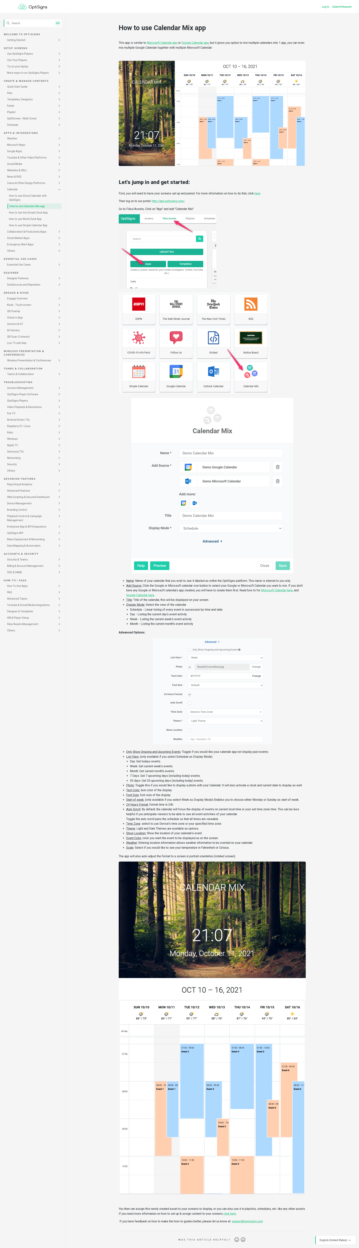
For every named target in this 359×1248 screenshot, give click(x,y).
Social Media (14, 163)
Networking (14, 457)
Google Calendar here (140, 595)
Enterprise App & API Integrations (26, 526)
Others (11, 250)
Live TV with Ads (17, 343)
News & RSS (14, 176)
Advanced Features (18, 490)
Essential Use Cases (19, 264)
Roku (10, 432)
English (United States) (334, 1239)
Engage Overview (17, 298)
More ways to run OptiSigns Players (28, 72)
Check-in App (15, 317)
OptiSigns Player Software (22, 394)
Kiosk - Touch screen (19, 304)
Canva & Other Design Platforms (26, 183)
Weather (12, 138)
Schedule (12, 124)
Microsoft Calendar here (277, 590)
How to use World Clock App (25, 218)
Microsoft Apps (16, 144)
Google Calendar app (195, 43)
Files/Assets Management (22, 624)
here (257, 193)
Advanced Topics (17, 598)
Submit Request (342, 6)
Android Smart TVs (18, 419)
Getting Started (16, 40)
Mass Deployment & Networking (26, 539)
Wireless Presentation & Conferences (29, 360)
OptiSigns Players (17, 400)
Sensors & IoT (15, 323)
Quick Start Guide (17, 86)
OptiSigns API (15, 532)
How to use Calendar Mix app (27, 206)
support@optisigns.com (247, 1221)
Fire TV (11, 413)
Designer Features (18, 278)
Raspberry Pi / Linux (18, 426)
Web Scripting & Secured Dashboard (28, 497)
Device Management (19, 503)
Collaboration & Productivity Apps (26, 231)
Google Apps (14, 151)
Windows (12, 438)
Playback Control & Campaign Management (24, 518)
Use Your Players (17, 60)
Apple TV (12, 445)
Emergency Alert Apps (20, 244)
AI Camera (13, 330)
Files (9, 93)
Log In (325, 6)
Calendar (12, 189)
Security (12, 464)
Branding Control (17, 509)
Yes (236, 1239)
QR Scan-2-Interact (18, 336)
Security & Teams (17, 559)
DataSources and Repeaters (23, 284)
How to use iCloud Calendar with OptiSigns (28, 197)
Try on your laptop (17, 66)
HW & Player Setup (18, 617)
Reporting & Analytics (19, 484)
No (243, 1239)
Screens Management (20, 387)
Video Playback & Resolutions (24, 407)
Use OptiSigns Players (20, 53)
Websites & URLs (17, 170)
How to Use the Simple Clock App (28, 212)
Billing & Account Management (25, 565)
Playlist (11, 112)
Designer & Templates (20, 611)
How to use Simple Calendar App (28, 225)
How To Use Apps (17, 585)
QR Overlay (13, 311)
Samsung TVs (15, 451)
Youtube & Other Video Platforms (27, 157)
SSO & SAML (14, 572)
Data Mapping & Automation (24, 545)
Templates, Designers (20, 99)
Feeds (10, 105)
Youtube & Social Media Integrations (28, 605)
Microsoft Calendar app (162, 43)
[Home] (32, 7)
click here (229, 1213)
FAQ (9, 592)
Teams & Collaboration (20, 374)
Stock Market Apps (18, 238)
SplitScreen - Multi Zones (22, 118)
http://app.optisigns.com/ (168, 201)
